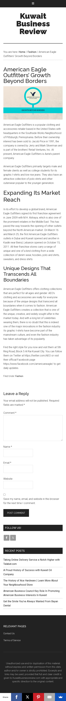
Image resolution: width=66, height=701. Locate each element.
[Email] (49, 697)
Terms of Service (12, 640)
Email (7, 462)
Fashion (19, 376)
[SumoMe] (60, 697)
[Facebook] (16, 697)
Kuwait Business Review (33, 24)
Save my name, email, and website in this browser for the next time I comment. (31, 501)
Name (7, 446)
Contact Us (9, 633)
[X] (27, 697)
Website (7, 478)
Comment (9, 412)
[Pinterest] (38, 697)
